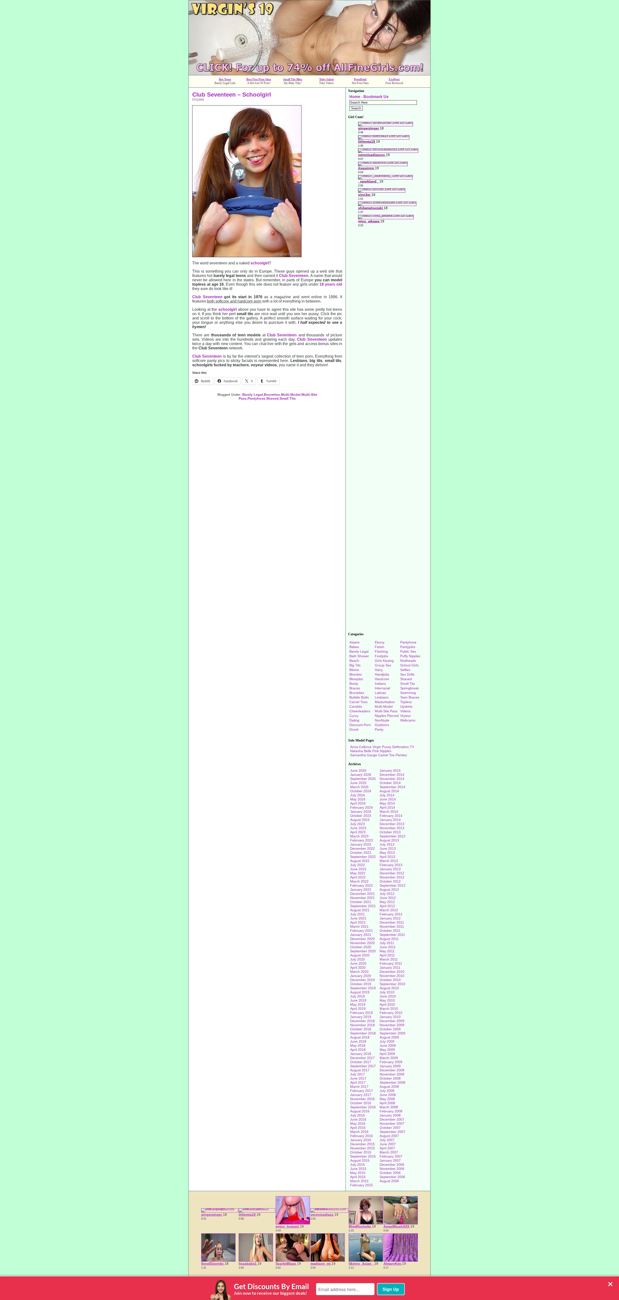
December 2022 (362, 848)
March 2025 (359, 787)
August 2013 (389, 840)
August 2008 (389, 1086)
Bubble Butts (359, 697)
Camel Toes (358, 702)
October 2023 (360, 816)
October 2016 (360, 1103)
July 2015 (357, 1164)
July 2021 (357, 914)
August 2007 (389, 1136)
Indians (380, 683)
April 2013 (387, 857)
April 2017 (358, 1082)
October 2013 (390, 832)
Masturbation (385, 702)
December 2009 (392, 1021)
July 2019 (357, 996)
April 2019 (358, 1008)
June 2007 (388, 1144)
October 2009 (390, 1029)
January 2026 (360, 775)
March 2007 (389, 1152)
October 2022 (360, 853)
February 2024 (361, 807)
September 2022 (363, 857)
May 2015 (357, 1173)
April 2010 (387, 1004)
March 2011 (389, 959)
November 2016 (362, 1099)
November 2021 (362, 898)
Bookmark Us (376, 97)
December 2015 (362, 1144)
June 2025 (358, 783)
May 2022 (357, 873)
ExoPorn (394, 79)
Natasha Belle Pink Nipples (370, 751)
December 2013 (392, 824)
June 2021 (358, 918)
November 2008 (392, 1074)
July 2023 (357, 824)
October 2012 (390, 881)
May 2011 (387, 951)
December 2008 (392, 1070)
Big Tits (355, 665)
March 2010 (389, 1008)
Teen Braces (409, 697)
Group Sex (383, 665)
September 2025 (363, 779)
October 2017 (360, 1062)
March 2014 (389, 811)
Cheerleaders (359, 711)
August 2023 (359, 820)
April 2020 (358, 967)
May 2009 (387, 1050)
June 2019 (358, 1000)
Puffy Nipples (410, 656)
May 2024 (357, 799)
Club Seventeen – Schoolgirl (231, 94)
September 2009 (392, 1033)
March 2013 (389, 861)
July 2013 (387, 844)
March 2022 (359, 881)
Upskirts (406, 706)
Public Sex (408, 651)
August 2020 (359, 955)
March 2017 (359, 1086)
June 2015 (358, 1169)
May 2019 (357, 1004)
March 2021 (359, 926)
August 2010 (389, 988)
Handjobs (382, 674)
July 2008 (387, 1091)
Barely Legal (252, 394)
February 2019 (361, 1013)
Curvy (353, 716)
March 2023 (359, 836)
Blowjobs (356, 679)
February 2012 (391, 914)
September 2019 (363, 988)
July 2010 (387, 992)
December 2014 (392, 775)
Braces (354, 688)
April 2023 (358, 832)
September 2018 (363, 1033)
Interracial (382, 688)
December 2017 (362, 1058)
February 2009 (391, 1062)
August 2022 (359, 861)
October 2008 (390, 1078)
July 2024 (357, 795)
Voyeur (405, 716)
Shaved (272, 398)
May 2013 (387, 853)
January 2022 (360, 889)
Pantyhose (256, 398)
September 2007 (392, 1132)
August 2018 (359, 1037)
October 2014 (390, 783)
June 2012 (388, 898)
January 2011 (390, 967)
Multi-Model (291, 394)
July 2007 (387, 1140)
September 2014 (392, 787)
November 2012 (392, 877)
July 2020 (357, 959)
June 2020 (358, 963)
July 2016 (357, 1115)
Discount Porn (360, 725)
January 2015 (390, 770)
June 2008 (388, 1095)
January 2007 (390, 1160)
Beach (354, 661)
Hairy (379, 670)
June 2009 (388, 1045)
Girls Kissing (384, 661)
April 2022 (358, 877)
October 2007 (390, 1128)
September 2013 (392, 836)
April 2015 (358, 1177)
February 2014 (391, 816)
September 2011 (392, 935)
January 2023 (360, 844)
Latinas (380, 693)
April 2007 (387, 1148)
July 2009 (387, 1041)
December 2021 (362, 894)
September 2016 (363, 1107)
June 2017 (358, 1078)
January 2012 (390, 918)
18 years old (330, 284)
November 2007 (392, 1123)
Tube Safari (326, 79)
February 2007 (391, 1156)
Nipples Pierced (387, 716)
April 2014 (387, 807)
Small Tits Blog (292, 79)
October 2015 (360, 1152)
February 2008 (391, 1111)
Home (354, 97)
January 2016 (360, 1140)
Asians (354, 642)
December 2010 (392, 972)
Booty (353, 683)
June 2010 (388, 996)
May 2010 (387, 1000)
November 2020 (362, 943)
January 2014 (390, 820)
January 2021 (360, 935)
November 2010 (392, 976)
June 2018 (358, 1041)
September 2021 (363, 906)
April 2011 (387, 955)
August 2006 (389, 1181)
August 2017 (359, 1070)
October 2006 (390, 1173)
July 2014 (387, 795)
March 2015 (359, 1181)
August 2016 (359, 1111)
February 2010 (391, 1013)
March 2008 (389, 1107)
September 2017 (363, 1066)
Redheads (408, 661)
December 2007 (392, 1119)
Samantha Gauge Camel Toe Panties (378, 755)
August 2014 (389, 791)
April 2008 (387, 1103)
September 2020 (363, 951)
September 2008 (392, 1082)
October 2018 (360, 1029)
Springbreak (409, 688)
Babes (354, 647)
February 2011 (391, 963)
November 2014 (392, 779)
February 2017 (361, 1091)
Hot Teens (225, 79)
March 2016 (359, 1132)
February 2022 (361, 885)
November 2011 (392, 926)
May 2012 (387, 902)
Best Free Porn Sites (258, 79)
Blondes (355, 674)
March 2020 (359, 972)
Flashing (381, 651)
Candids (355, 706)
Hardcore (382, 679)
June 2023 (358, 828)
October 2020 (360, 947)
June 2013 (388, 848)
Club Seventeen (293, 276)
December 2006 (392, 1164)
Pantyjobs (407, 647)
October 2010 (390, 980)
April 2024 (358, 803)
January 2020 (360, 976)
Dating (354, 720)
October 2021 (360, 902)
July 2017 (357, 1074)
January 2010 (390, 1017)
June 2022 (358, 869)
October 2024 (360, 791)
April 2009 (387, 1054)
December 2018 (362, 1021)
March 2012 (389, 910)
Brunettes (272, 394)
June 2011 (388, 947)
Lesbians (382, 697)
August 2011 (389, 939)
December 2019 (362, 980)
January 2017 (360, 1095)
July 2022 (357, 865)
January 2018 (360, 1054)
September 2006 (392, 1177)
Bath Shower (359, 656)
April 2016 (358, 1128)
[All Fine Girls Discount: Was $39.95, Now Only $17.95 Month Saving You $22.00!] (309, 74)
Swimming (408, 693)
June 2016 (358, 1119)
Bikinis (354, 670)
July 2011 (387, 943)
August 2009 (389, 1037)
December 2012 (392, 873)
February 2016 (361, 1136)
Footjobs (381, 656)
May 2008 (387, 1099)
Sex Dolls (407, 674)
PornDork (360, 79)
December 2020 (362, 939)
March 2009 (389, 1058)
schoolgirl (260, 263)
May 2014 (387, 803)
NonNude (382, 720)
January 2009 (390, 1066)
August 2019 (359, 992)
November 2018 (362, 1025)
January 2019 (360, 1017)
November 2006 (392, 1169)
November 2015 (362, 1148)
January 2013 (390, 869)
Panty (379, 729)
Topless (406, 702)
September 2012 (392, 885)
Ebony (379, 642)
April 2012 (387, 906)
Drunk (354, 729)
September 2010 (392, 984)
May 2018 (357, 1045)
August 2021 (359, 910)
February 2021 (361, 931)
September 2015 (363, 1156)
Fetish (379, 647)
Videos (405, 711)
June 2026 (358, 770)
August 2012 (389, 889)
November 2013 (392, 828)
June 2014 (388, 799)
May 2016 (357, 1123)
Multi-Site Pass (386, 711)
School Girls (409, 665)
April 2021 (358, 922)
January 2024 (360, 811)
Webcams (407, 720)
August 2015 (359, 1160)
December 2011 (392, 922)
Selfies (405, 670)
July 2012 (387, 894)
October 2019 (360, 984)
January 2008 (390, 1115)
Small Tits (288, 398)
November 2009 (392, 1025)
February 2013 (391, 865)
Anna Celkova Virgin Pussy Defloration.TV (382, 747)
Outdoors (382, 725)
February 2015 (361, 1185)
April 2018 (358, 1050)
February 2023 (361, 840)
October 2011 (390, 931)
